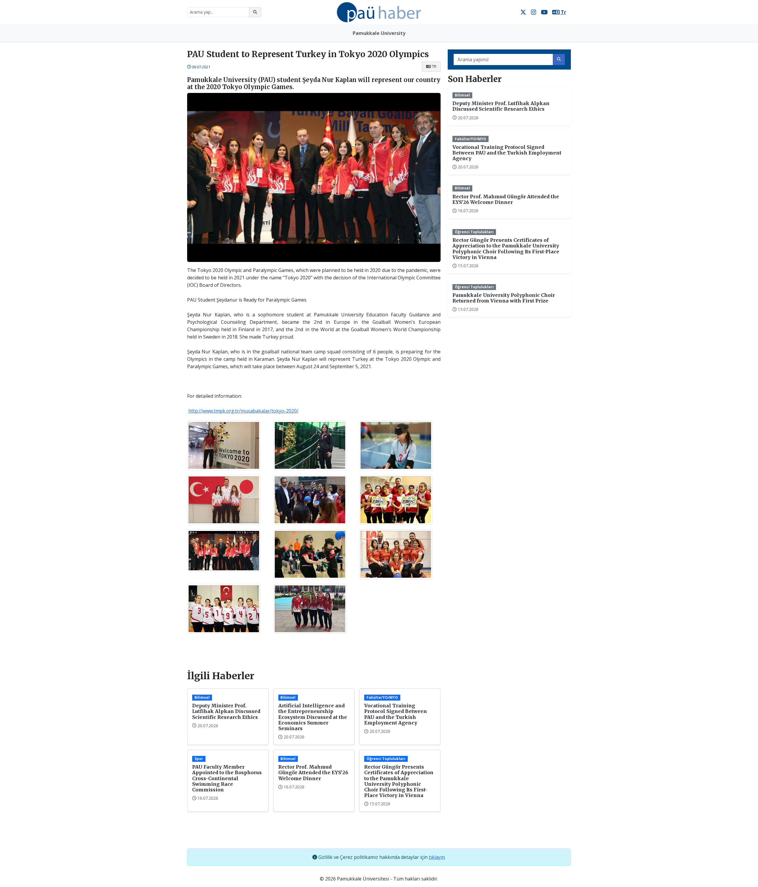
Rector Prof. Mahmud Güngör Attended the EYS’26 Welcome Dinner (313, 772)
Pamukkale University (379, 33)
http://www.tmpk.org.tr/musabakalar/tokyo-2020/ (243, 411)
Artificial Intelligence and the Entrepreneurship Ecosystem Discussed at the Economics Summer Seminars (312, 717)
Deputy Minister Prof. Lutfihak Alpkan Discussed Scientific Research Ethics (226, 711)
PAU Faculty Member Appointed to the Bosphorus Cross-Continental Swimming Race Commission (227, 778)
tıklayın (437, 857)
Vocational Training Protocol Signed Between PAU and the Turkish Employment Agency (395, 714)
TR (434, 66)
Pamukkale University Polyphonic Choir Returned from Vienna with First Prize (503, 298)
